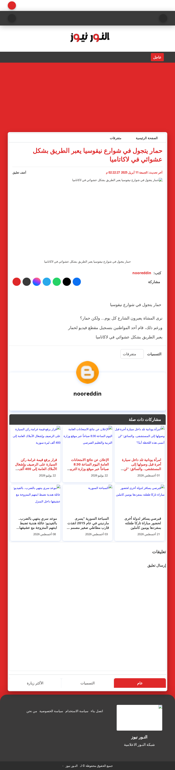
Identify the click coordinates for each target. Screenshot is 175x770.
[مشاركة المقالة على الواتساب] (57, 282)
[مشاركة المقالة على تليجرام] (47, 282)
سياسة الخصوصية (51, 711)
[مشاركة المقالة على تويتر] (67, 282)
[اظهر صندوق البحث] (12, 18)
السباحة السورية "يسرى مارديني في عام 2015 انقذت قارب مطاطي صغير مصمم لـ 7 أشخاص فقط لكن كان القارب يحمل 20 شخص (88, 527)
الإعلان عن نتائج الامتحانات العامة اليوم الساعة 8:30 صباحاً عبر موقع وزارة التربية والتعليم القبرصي (88, 466)
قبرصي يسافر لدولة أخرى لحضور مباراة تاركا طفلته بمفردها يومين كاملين (142, 523)
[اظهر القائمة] (163, 18)
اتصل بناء (97, 711)
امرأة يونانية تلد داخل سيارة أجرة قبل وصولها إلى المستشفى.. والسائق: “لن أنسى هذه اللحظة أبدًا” (141, 466)
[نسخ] (27, 282)
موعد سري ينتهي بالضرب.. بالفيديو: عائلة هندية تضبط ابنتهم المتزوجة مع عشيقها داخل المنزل (37, 525)
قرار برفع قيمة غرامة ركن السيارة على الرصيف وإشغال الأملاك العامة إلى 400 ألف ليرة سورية (36, 466)
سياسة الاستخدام (76, 711)
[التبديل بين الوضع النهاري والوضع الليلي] (12, 5)
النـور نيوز (72, 766)
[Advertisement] (87, 97)
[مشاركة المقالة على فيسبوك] (77, 282)
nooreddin (141, 272)
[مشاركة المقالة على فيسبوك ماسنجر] (37, 282)
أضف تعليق (19, 172)
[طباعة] (17, 282)
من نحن (31, 711)
